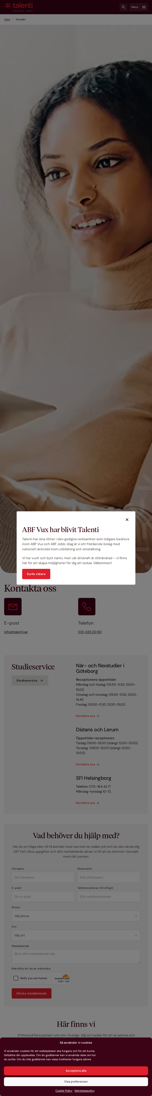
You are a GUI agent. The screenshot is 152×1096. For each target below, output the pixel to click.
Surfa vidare (36, 574)
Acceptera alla (76, 1071)
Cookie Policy (63, 1090)
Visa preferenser (76, 1082)
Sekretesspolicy (84, 1090)
